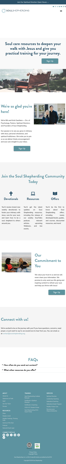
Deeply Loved (7, 416)
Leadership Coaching (53, 399)
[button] (33, 365)
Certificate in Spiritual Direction (31, 401)
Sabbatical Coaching (52, 401)
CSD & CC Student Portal (32, 407)
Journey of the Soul (8, 423)
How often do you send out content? (20, 365)
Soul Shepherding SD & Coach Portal (31, 411)
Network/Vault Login (8, 428)
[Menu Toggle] (61, 11)
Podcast (5, 425)
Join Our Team (7, 404)
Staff (4, 401)
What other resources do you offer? (20, 370)
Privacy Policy (33, 452)
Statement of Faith (8, 398)
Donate (5, 406)
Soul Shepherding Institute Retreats (32, 397)
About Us (5, 396)
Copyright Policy (33, 454)
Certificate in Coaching (31, 405)
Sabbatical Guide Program (54, 404)
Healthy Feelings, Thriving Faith (10, 419)
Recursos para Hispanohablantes (52, 410)
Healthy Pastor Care (52, 406)
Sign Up (50, 61)
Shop (4, 413)
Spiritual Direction (52, 396)
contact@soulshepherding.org (14, 333)
